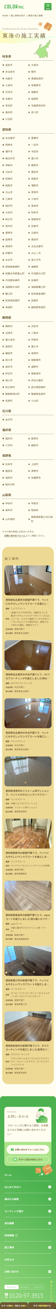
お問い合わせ (11, 1271)
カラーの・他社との (14, 1305)
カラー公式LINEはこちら (30, 1159)
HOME (5, 15)
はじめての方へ (12, 1187)
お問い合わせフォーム (14, 535)
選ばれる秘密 (11, 1199)
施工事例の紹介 (18, 15)
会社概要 (9, 1223)
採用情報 (9, 1235)
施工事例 (9, 1247)
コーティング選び (13, 1211)
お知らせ (9, 1259)
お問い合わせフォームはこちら (29, 1149)
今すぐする (42, 1305)
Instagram (24, 1287)
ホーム (8, 1175)
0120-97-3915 (26, 1295)
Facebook (37, 1287)
